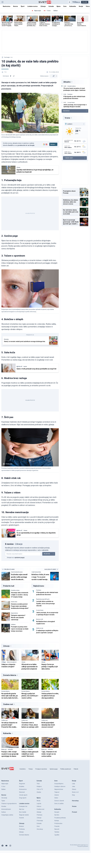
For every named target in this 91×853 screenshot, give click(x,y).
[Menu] (2, 2)
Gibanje (43, 662)
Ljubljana (13, 624)
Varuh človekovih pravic (17, 572)
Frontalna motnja (15, 590)
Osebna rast (8, 704)
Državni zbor (14, 601)
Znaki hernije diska (36, 572)
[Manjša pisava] (51, 76)
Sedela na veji (39, 628)
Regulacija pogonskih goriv (42, 599)
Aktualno (67, 82)
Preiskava (38, 590)
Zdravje (18, 167)
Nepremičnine (14, 613)
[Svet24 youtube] (6, 845)
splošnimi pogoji (19, 557)
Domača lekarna (9, 675)
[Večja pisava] (56, 76)
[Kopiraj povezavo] (13, 76)
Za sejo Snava (39, 610)
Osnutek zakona (71, 86)
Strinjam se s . (16, 557)
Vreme (67, 118)
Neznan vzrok (39, 619)
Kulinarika (7, 733)
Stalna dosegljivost (11, 662)
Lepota (25, 366)
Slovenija (6, 339)
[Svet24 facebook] (2, 845)
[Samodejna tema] (69, 2)
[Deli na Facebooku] (10, 76)
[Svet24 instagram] (10, 845)
